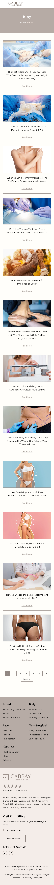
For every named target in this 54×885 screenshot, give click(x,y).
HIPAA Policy (42, 867)
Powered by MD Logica (32, 878)
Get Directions (13, 830)
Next (27, 679)
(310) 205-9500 (14, 838)
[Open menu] (49, 4)
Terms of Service (20, 870)
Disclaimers (36, 870)
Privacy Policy (26, 867)
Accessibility (11, 867)
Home (23, 22)
